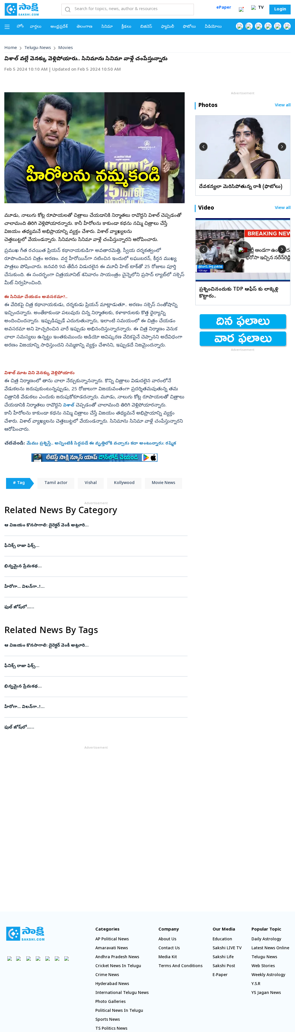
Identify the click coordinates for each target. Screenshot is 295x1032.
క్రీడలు (126, 27)
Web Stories (263, 966)
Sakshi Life (223, 957)
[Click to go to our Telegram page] (56, 958)
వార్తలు (35, 27)
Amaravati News (111, 948)
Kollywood (124, 483)
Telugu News (264, 957)
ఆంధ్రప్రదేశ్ (59, 27)
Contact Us (169, 948)
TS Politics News (111, 1029)
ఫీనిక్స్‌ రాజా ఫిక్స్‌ (95, 546)
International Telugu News (122, 993)
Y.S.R (255, 984)
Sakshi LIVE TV (227, 948)
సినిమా (107, 27)
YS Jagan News (266, 993)
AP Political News (112, 939)
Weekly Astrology (268, 975)
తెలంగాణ (84, 27)
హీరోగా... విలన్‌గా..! (95, 587)
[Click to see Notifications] (241, 9)
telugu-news (37, 48)
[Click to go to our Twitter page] (258, 26)
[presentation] (203, 146)
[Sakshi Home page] (21, 9)
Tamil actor (55, 483)
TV (260, 8)
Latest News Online (270, 948)
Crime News (107, 975)
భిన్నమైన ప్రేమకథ (93, 566)
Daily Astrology (266, 939)
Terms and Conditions (180, 966)
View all (283, 105)
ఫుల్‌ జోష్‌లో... (93, 607)
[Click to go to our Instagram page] (268, 26)
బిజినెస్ (146, 27)
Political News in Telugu (119, 1011)
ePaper (223, 8)
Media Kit (167, 957)
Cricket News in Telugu (118, 966)
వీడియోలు (213, 27)
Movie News (163, 483)
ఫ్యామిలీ (167, 27)
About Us (167, 939)
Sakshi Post (224, 966)
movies (65, 48)
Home (10, 48)
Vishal (91, 483)
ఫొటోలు (189, 27)
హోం (20, 26)
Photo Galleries (110, 1002)
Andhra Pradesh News (117, 957)
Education (222, 939)
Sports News (107, 1020)
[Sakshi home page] (25, 933)
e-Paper (220, 975)
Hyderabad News (112, 984)
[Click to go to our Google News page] (287, 26)
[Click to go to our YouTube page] (277, 26)
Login (280, 9)
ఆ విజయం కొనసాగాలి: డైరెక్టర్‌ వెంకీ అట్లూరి (95, 525)
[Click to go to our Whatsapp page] (249, 26)
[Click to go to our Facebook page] (239, 26)
